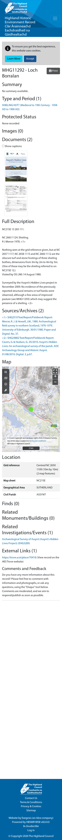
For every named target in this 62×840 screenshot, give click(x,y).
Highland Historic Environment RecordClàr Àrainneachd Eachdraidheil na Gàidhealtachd (20, 26)
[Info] (5, 384)
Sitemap (31, 810)
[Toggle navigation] (55, 18)
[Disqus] (31, 646)
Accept (30, 58)
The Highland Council (41, 836)
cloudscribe (32, 826)
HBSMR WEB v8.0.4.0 (38, 822)
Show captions (13, 146)
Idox (38, 818)
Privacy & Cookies (31, 806)
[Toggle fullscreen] (55, 371)
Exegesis (26, 818)
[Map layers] (5, 372)
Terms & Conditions (31, 802)
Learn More (13, 58)
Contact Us (31, 798)
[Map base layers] (5, 378)
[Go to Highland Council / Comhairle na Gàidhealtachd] (16, 6)
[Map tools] (5, 391)
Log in (31, 830)
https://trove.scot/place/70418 (19, 557)
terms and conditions (37, 441)
